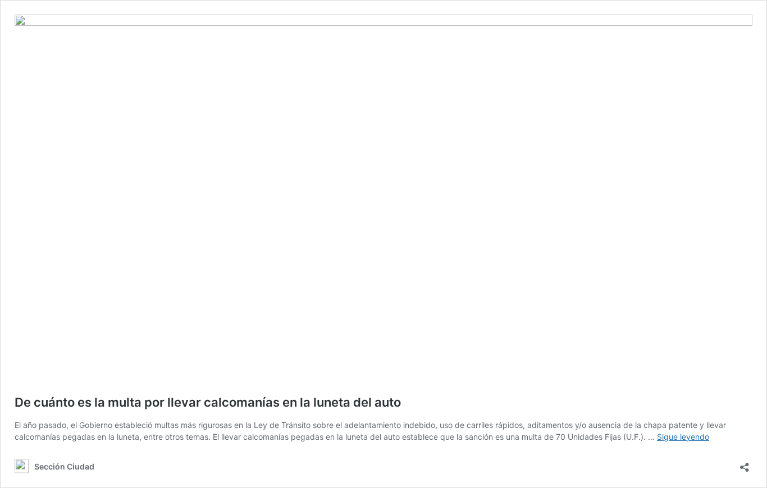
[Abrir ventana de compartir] (744, 463)
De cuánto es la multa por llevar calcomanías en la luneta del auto (208, 402)
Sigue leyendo (683, 436)
